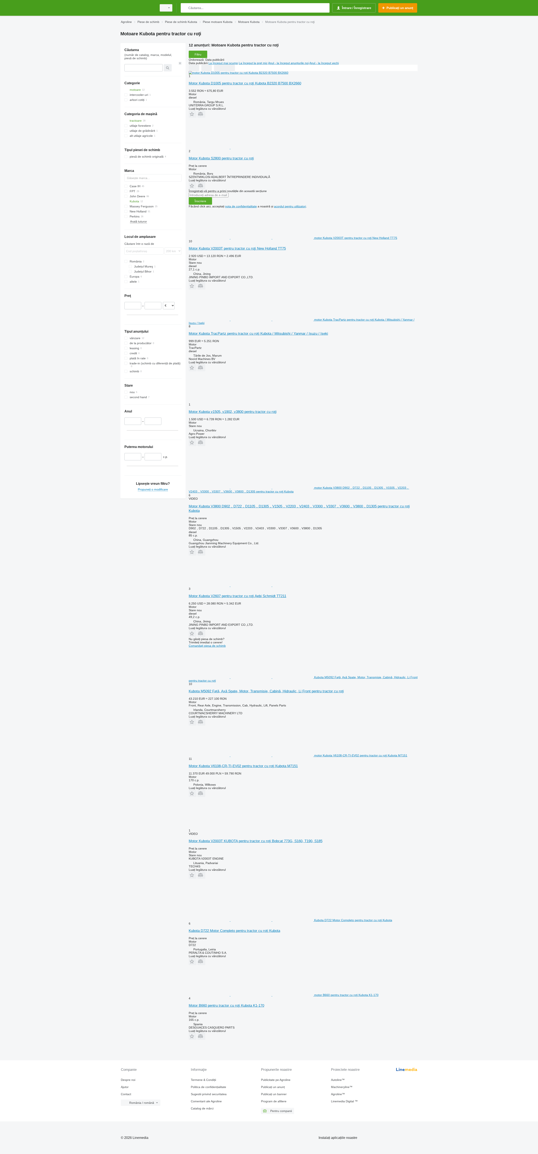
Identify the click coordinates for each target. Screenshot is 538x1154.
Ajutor (125, 1087)
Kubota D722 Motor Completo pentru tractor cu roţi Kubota (234, 931)
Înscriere (200, 201)
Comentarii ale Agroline (206, 1101)
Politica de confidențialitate (208, 1087)
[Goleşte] (180, 63)
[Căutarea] (184, 8)
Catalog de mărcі (202, 1108)
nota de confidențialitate (241, 206)
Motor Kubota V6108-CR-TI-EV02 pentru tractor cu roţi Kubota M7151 (243, 766)
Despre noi (128, 1080)
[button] (192, 114)
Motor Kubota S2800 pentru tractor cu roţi (221, 158)
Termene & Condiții (203, 1080)
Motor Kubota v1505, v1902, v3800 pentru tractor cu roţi (233, 412)
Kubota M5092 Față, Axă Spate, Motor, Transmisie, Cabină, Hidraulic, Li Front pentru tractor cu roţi (266, 691)
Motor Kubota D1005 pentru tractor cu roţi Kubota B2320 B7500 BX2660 (245, 83)
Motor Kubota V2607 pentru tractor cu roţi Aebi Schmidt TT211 (237, 596)
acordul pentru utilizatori (290, 206)
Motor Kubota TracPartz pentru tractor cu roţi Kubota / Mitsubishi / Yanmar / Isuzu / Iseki (258, 334)
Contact (126, 1094)
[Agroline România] (137, 8)
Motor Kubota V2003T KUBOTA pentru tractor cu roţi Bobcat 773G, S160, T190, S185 (255, 841)
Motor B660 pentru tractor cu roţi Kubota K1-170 (226, 1006)
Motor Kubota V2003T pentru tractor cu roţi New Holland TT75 (237, 248)
